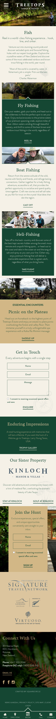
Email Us (7, 672)
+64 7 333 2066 (17, 662)
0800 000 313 (30, 665)
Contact (51, 717)
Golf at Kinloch (43, 501)
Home (5, 717)
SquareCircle (34, 692)
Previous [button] (4, 291)
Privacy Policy (26, 703)
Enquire (28, 407)
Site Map (39, 703)
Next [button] (50, 291)
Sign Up (28, 565)
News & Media (11, 703)
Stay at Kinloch (12, 501)
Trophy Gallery (28, 447)
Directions (15, 717)
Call (41, 717)
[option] (28, 288)
